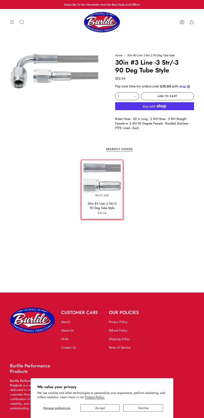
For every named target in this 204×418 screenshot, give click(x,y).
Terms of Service (119, 347)
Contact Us (68, 347)
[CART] (191, 22)
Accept (100, 408)
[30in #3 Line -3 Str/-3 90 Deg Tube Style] (102, 180)
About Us (67, 330)
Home (118, 55)
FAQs (65, 339)
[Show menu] (12, 22)
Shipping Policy (119, 339)
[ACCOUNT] (182, 22)
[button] (21, 22)
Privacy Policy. (95, 397)
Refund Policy (118, 330)
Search (65, 322)
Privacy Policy (118, 322)
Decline (143, 408)
